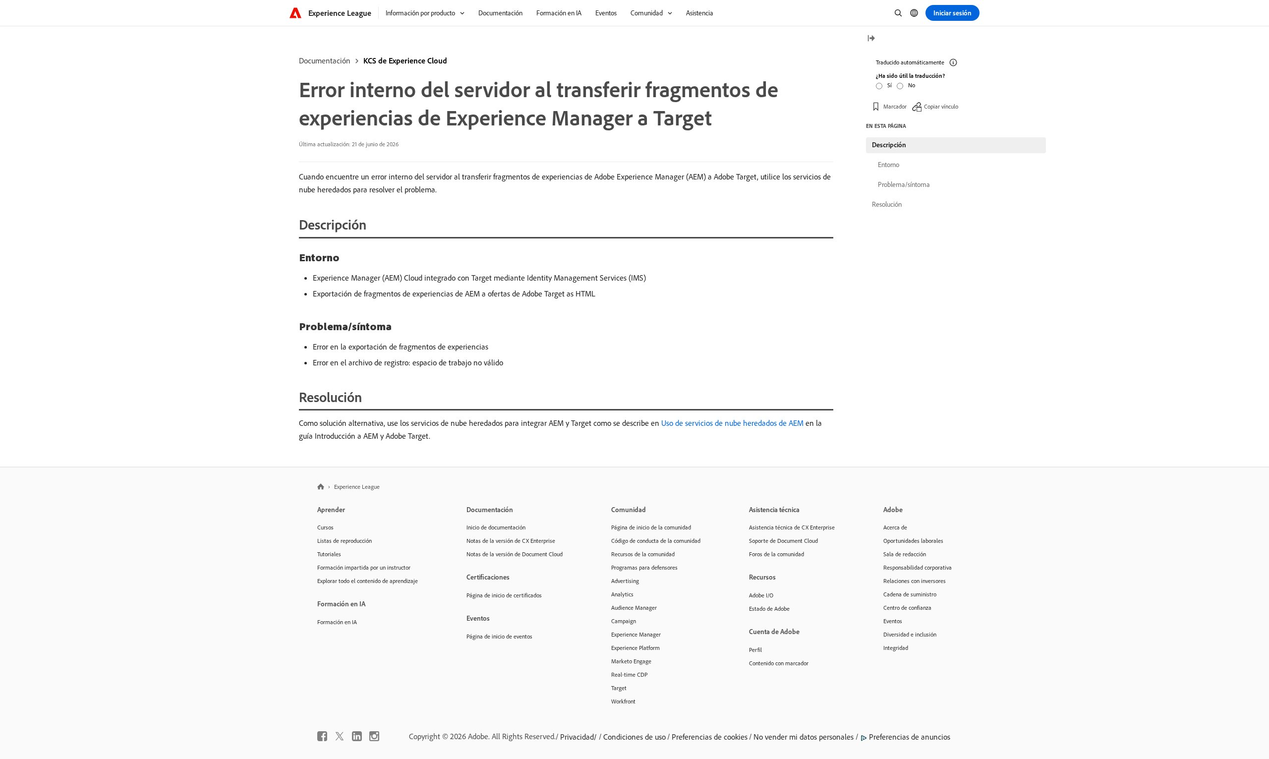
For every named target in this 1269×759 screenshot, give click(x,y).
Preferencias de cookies (710, 737)
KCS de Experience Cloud (405, 60)
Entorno (888, 164)
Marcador (895, 106)
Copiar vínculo (941, 106)
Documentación (324, 60)
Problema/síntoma (904, 184)
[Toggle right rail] (871, 39)
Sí (889, 85)
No (911, 85)
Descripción (889, 144)
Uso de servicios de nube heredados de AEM (732, 423)
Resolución (887, 204)
